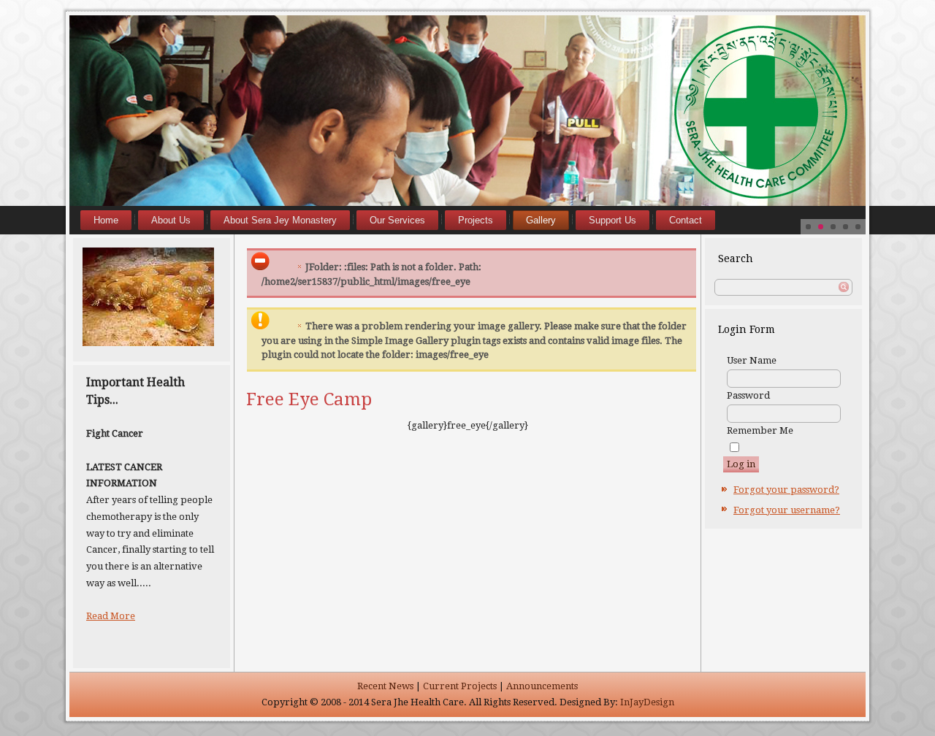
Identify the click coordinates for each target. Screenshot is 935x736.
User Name (751, 360)
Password (748, 395)
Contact (685, 220)
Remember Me (760, 430)
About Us (171, 220)
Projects (475, 220)
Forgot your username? (786, 510)
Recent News (385, 686)
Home (106, 220)
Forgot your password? (786, 489)
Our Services (397, 220)
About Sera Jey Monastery (280, 220)
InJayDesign (647, 702)
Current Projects (460, 686)
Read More (110, 615)
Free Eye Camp (309, 399)
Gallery (541, 220)
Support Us (612, 220)
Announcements (542, 686)
